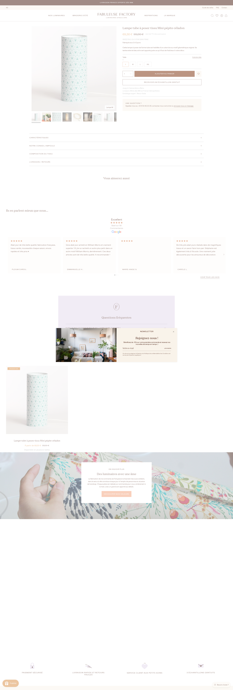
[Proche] (173, 331)
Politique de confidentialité (151, 353)
